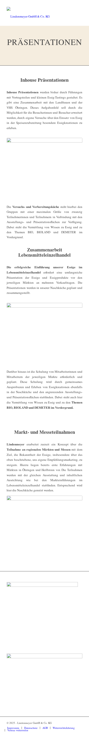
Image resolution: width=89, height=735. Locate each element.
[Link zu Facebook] (78, 722)
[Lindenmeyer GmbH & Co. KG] (37, 16)
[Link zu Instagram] (71, 722)
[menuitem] (13, 728)
